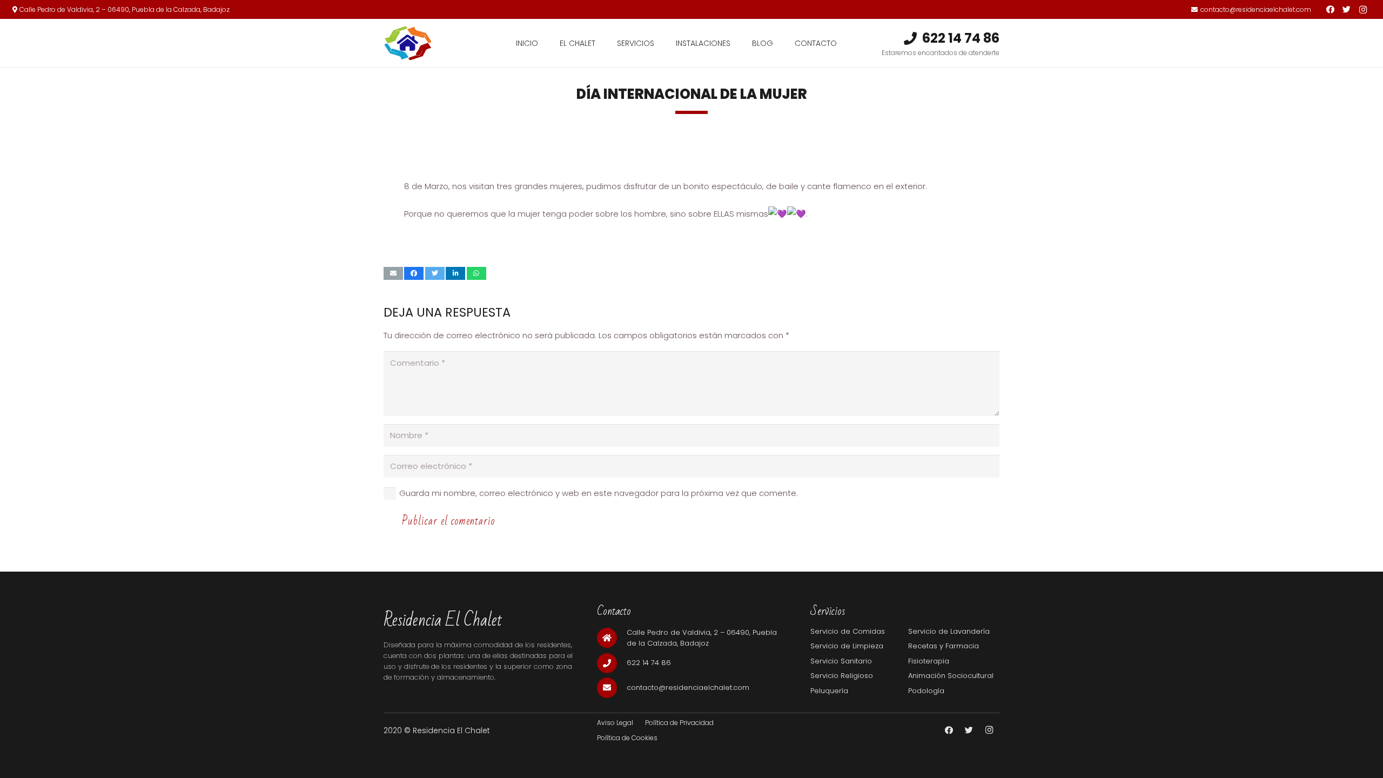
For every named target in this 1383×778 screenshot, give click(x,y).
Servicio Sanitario (841, 661)
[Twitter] (1347, 10)
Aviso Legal (615, 722)
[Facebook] (1330, 10)
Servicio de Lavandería (949, 631)
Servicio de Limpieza (846, 646)
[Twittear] (435, 273)
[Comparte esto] (414, 273)
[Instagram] (1363, 10)
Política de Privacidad (679, 722)
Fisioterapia (928, 661)
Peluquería (829, 691)
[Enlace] (408, 43)
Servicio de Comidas (847, 631)
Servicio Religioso (841, 675)
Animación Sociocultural (950, 675)
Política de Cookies (627, 737)
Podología (926, 691)
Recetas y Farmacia (943, 646)
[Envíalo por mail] (393, 273)
